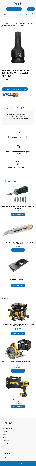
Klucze (8, 24)
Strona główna (5, 21)
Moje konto (6, 431)
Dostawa (5, 450)
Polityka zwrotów (8, 447)
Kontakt (5, 443)
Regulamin (6, 440)
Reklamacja (6, 453)
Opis (7, 108)
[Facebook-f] (5, 458)
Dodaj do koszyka (18, 214)
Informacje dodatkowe (23, 108)
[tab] (8, 108)
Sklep (4, 434)
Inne (13, 24)
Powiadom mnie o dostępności (15, 89)
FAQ (4, 437)
